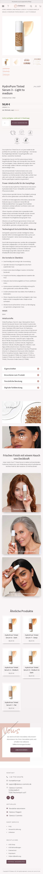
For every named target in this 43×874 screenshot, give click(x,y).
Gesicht (23, 9)
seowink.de (37, 871)
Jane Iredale (16, 9)
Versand (16, 110)
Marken (9, 9)
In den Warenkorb (19, 123)
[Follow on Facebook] (8, 797)
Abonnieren (22, 750)
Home (4, 9)
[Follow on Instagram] (12, 797)
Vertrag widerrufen (16, 861)
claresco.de (30, 871)
